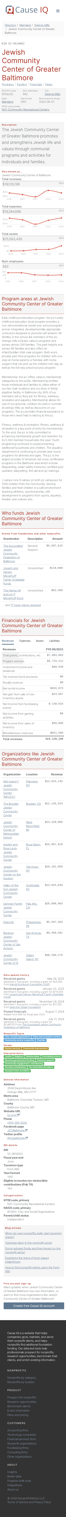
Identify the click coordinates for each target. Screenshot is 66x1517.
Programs (8, 84)
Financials (36, 84)
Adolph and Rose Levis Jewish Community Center (10, 852)
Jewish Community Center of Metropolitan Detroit (11, 829)
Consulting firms (17, 1452)
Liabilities (54, 640)
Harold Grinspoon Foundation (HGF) (30, 984)
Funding (22, 84)
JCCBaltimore (16, 1130)
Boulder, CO (33, 803)
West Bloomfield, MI (33, 826)
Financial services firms (21, 1439)
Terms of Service (17, 1502)
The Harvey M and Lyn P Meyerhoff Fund (13, 594)
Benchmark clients (18, 1406)
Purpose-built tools (19, 1480)
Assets (40, 640)
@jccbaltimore (16, 1138)
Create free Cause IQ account (34, 1306)
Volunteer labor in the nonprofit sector (28, 1242)
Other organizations (19, 1456)
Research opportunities (21, 1401)
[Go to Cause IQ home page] (27, 10)
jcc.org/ (12, 1115)
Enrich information (18, 1410)
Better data (14, 1476)
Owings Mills (42, 25)
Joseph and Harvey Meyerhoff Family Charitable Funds (13, 575)
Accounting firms (17, 1430)
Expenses (24, 640)
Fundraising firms (17, 1448)
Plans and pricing (17, 1415)
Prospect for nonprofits (21, 1397)
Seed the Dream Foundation (25, 1007)
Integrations (14, 1485)
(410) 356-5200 (17, 1122)
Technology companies (21, 1434)
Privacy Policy (42, 1502)
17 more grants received (26, 605)
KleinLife (8, 922)
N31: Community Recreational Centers (25, 109)
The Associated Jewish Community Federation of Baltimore (13, 553)
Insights (12, 1472)
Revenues (8, 640)
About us (13, 1489)
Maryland (25, 25)
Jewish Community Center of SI (10, 959)
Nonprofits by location (21, 1382)
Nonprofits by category (21, 1377)
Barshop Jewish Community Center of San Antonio (12, 940)
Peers (48, 84)
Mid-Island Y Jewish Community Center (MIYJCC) (11, 789)
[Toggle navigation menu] (58, 10)
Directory (10, 25)
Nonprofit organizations (21, 1443)
